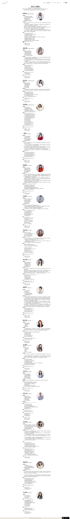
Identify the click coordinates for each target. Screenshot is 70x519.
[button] (66, 2)
